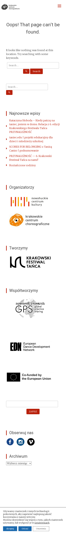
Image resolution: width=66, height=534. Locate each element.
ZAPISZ (33, 411)
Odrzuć (25, 528)
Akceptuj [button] (10, 528)
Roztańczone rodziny (22, 165)
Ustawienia (41, 528)
